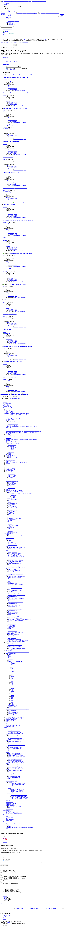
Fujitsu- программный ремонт (17, 789)
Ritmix (7, 763)
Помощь (5, 4)
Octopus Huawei (14, 448)
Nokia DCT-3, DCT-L (12, 586)
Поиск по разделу (6, 64)
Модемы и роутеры (10, 720)
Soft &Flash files (11, 704)
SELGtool (10, 466)
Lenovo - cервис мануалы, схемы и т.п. (16, 567)
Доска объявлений (10, 819)
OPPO (12, 692)
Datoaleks (5, 110)
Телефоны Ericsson (12, 638)
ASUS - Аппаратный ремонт (14, 548)
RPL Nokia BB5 (11, 416)
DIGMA (12, 672)
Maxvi (12, 690)
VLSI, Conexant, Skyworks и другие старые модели (19, 619)
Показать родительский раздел (12, 61)
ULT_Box (10, 531)
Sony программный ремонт (14, 636)
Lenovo (7, 752)
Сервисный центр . (7, 810)
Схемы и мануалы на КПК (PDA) (13, 725)
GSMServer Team (9, 442)
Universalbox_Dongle (12, 532)
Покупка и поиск (9, 817)
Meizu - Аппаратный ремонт (14, 578)
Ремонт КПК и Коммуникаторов (13, 724)
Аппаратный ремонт (12, 536)
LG (6, 568)
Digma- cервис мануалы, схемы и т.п (16, 739)
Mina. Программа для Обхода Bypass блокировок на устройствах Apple (21, 439)
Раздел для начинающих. (11, 719)
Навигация (8, 22)
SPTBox (10, 529)
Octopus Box (11, 446)
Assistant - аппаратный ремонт (17, 784)
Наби (4, 316)
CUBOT (12, 671)
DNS (12, 674)
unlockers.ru (5, 916)
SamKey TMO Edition (13, 422)
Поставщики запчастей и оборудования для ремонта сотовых (19, 827)
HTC (7, 550)
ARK (12, 668)
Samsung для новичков (13, 612)
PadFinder (10, 459)
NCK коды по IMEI (12, 417)
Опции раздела (5, 57)
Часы (9, 711)
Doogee (12, 676)
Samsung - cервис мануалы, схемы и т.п (17, 774)
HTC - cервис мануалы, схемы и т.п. (16, 556)
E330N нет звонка (8, 157)
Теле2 (12, 666)
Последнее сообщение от (24, 74)
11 (10, 192)
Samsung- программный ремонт (15, 770)
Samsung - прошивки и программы (16, 773)
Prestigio (12, 696)
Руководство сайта (12, 24)
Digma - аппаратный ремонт (14, 736)
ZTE (7, 647)
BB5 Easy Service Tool (13, 457)
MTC (12, 664)
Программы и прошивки (16, 588)
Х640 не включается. (9, 238)
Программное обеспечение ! (14, 806)
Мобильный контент (10, 828)
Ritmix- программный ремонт (14, 764)
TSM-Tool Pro (11, 482)
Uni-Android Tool (9, 470)
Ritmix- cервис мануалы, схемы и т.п (16, 768)
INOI (12, 681)
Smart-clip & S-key (12, 445)
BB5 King (13, 497)
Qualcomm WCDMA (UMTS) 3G (15, 618)
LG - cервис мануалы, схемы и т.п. (15, 574)
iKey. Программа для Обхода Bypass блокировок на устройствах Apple (21, 432)
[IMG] (4, 898)
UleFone (12, 700)
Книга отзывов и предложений (12, 812)
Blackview (13, 669)
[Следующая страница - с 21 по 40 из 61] (14, 42)
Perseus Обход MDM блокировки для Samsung (16, 436)
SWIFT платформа (12, 617)
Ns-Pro (9, 514)
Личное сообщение (12, 89)
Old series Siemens (12, 624)
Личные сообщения (7, 403)
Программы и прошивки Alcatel (15, 535)
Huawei (7, 557)
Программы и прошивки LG (14, 572)
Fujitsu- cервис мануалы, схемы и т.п (19, 792)
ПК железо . (11, 807)
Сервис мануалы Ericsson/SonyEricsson (16, 641)
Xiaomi (7, 642)
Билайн (12, 662)
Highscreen (13, 678)
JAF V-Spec (13, 495)
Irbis (12, 683)
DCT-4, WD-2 (11, 589)
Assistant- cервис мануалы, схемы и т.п (19, 786)
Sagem (7, 607)
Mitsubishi (10, 659)
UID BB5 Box (11, 513)
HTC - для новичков (12, 552)
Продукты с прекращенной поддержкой (14, 491)
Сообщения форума (12, 88)
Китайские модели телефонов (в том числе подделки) (17, 709)
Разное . (5, 821)
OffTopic (7, 825)
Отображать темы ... (5, 848)
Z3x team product (9, 471)
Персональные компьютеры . (12, 805)
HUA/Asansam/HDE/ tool (11, 455)
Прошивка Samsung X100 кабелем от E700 (15, 188)
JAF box (10, 492)
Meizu (7, 575)
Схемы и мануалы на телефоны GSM (14, 718)
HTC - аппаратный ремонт (14, 554)
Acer (7, 728)
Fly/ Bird (7, 549)
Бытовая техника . (7, 799)
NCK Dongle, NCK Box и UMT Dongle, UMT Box (17, 462)
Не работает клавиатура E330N (12, 172)
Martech (10, 521)
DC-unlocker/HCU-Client (11, 441)
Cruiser (9, 505)
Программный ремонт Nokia (14, 593)
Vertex (12, 702)
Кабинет (5, 402)
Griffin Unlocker (11, 484)
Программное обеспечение (14, 543)
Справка (61, 15)
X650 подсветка (7, 329)
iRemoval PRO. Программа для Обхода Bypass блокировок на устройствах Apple (23, 431)
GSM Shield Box (11, 488)
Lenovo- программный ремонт (15, 753)
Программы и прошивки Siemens (15, 632)
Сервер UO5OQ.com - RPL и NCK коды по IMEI (16, 414)
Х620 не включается (9, 204)
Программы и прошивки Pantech (15, 602)
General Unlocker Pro (10, 435)
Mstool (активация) (12, 503)
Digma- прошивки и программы (15, 738)
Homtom (12, 679)
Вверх (18, 398)
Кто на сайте (6, 405)
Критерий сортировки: (6, 852)
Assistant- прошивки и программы (18, 785)
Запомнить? (7, 8)
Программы (8, 811)
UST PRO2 (10, 517)
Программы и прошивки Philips (15, 605)
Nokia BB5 (10, 591)
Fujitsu (9, 788)
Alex (4, 159)
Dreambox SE (14, 499)
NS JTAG (13, 516)
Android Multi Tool (10, 419)
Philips (7, 604)
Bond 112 (5, 190)
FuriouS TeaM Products (10, 460)
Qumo (12, 697)
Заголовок (3, 74)
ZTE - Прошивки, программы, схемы (16, 648)
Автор (7, 74)
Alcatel (7, 534)
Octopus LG (13, 449)
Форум (61, 11)
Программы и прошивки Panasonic (16, 598)
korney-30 (5, 222)
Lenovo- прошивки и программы (15, 755)
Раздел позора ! (9, 820)
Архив (4, 917)
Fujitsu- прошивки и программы (18, 791)
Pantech (7, 600)
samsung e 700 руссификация (11, 125)
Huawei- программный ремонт (15, 747)
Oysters (12, 695)
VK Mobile (10, 655)
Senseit (12, 698)
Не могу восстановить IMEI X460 (12, 361)
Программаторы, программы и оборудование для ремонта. (16, 413)
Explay (12, 677)
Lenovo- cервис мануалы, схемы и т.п (16, 756)
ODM (9, 582)
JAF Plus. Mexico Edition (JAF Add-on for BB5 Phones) (22, 493)
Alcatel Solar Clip (12, 527)
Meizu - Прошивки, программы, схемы (16, 576)
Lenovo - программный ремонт (15, 564)
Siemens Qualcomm (12, 629)
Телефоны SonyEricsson (13, 634)
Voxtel (9, 656)
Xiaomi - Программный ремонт (15, 645)
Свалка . (7, 829)
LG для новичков (12, 569)
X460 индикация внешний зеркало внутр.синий (16, 299)
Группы (10, 18)
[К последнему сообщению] (19, 90)
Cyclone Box (11, 500)
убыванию (6, 860)
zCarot (6, 924)
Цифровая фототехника (11, 803)
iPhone (9, 540)
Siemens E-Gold (11, 625)
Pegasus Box (11, 452)
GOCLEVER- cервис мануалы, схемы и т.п (20, 798)
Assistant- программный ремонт (18, 783)
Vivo (12, 703)
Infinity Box (8, 456)
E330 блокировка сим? (9, 377)
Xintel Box (10, 509)
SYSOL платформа (12, 614)
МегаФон (13, 663)
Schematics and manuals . (13, 706)
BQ (11, 670)
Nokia (7, 585)
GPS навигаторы (9, 809)
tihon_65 (5, 364)
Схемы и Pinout (11, 716)
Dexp (12, 675)
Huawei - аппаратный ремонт (14, 748)
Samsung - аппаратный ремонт (15, 771)
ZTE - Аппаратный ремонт (14, 649)
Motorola (7, 579)
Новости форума (9, 412)
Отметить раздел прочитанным (12, 60)
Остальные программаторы (12, 481)
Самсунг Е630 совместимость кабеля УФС (15, 108)
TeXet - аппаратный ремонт (14, 777)
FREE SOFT (8, 489)
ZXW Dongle (8, 479)
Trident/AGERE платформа (14, 616)
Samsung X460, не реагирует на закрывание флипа (17, 346)
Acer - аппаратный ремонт (14, 731)
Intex (12, 682)
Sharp (9, 657)
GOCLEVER (11, 793)
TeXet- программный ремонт (14, 776)
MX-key (10, 502)
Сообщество (8, 17)
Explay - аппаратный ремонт (14, 742)
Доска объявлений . (7, 814)
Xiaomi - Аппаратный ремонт (14, 646)
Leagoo (12, 688)
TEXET (12, 699)
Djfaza (4, 332)
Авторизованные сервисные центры (14, 813)
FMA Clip (10, 524)
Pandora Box (11, 472)
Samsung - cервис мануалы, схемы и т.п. (17, 621)
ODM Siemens (11, 628)
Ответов (11, 74)
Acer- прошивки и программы (15, 732)
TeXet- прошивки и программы (15, 778)
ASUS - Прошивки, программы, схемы (16, 547)
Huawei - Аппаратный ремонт (14, 561)
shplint (4, 127)
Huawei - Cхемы (11, 559)
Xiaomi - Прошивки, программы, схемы (17, 643)
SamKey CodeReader (12, 421)
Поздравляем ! (9, 824)
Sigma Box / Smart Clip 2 (13, 443)
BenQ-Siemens (11, 627)
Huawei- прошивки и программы (15, 749)
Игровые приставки (10, 726)
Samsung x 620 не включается (17, 284)
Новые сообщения (62, 13)
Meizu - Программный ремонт (14, 577)
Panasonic (8, 597)
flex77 (4, 286)
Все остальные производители (15, 661)
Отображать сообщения (21, 68)
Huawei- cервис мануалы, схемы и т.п (16, 750)
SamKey (7, 420)
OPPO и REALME (10, 538)
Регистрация (6, 3)
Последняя (20, 42)
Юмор (9, 826)
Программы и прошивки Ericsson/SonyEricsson (18, 640)
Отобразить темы (11, 68)
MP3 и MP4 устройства (11, 800)
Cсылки (7, 818)
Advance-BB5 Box (12, 506)
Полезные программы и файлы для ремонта (15, 717)
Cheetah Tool (8, 427)
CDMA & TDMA (9, 650)
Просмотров (16, 74)
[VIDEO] (5, 899)
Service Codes (11, 707)
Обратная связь (6, 915)
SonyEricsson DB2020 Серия (14, 639)
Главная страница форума (8, 407)
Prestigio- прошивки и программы (15, 761)
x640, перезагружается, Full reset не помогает (15, 77)
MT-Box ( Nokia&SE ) (13, 511)
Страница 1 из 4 (4, 42)
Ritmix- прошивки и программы (15, 767)
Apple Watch (11, 542)
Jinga (12, 685)
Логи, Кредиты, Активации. (14, 418)
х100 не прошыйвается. (9, 314)
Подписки (5, 404)
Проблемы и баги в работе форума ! (13, 823)
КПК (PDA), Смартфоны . (9, 721)
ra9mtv (4, 379)
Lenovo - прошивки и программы (15, 566)
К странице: (6, 44)
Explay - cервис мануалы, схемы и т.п (16, 745)
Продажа (8, 816)
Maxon (9, 654)
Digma (7, 734)
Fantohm (5, 207)
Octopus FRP (13, 447)
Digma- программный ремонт (14, 735)
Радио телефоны (9, 802)
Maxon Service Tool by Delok (14, 518)
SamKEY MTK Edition (13, 425)
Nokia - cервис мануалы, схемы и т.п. (16, 595)
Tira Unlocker (8, 434)
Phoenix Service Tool (12, 483)
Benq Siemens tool (12, 475)
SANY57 (5, 302)
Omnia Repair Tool (12, 519)
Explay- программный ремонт (14, 741)
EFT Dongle (8, 454)
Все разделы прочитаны (13, 21)
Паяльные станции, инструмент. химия (14, 490)
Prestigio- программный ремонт (15, 759)
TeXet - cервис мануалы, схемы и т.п (16, 779)
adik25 (4, 79)
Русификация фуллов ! (13, 713)
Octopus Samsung (14, 450)
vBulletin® (8, 922)
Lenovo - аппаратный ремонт (14, 563)
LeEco (12, 689)
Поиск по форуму (7, 406)
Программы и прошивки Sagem (15, 609)
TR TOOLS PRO (9, 467)
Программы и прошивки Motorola (15, 584)
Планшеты (5, 727)
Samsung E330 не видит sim (11, 141)
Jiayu (12, 684)
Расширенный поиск (7, 29)
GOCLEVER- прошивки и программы (19, 797)
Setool (7, 464)
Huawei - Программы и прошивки (15, 560)
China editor (10, 477)
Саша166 (5, 348)
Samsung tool (11, 478)
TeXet (7, 775)
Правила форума (4, 902)
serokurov (5, 271)
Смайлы (5, 897)
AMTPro (10, 485)
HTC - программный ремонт (14, 553)
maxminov (5, 240)
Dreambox (10, 498)
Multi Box (10, 522)
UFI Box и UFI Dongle (10, 468)
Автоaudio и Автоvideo (11, 804)
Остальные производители (11, 781)
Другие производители (11, 653)
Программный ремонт (13, 712)
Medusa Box (10, 453)
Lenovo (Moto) (9, 562)
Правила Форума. (9, 411)
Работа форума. (6, 410)
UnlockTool (8, 433)
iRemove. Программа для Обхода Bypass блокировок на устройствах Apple (22, 426)
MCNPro (10, 520)
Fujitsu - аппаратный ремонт (17, 790)
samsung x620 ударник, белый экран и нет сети (16, 268)
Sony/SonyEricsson (10, 633)
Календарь (62, 16)
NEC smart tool (11, 474)
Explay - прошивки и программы (15, 743)
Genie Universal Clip (12, 507)
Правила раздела (12, 710)
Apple (7, 539)
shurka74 (5, 255)
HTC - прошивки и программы (15, 555)
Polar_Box (10, 528)
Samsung (5, 34)
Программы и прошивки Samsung (15, 620)
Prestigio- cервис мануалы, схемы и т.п (16, 762)
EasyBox (7, 428)
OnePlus (12, 691)
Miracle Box (8, 461)
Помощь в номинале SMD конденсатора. (20, 253)
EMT (7, 429)
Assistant (10, 782)
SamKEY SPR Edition (13, 424)
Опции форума (9, 19)
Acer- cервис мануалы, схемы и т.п (16, 733)
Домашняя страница (12, 234)
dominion (5, 144)
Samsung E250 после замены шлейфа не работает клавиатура (20, 92)
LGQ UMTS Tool (12, 476)
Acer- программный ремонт (14, 729)
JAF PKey (13, 496)
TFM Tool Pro (11, 486)
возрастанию (7, 859)
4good (12, 667)
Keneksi (12, 686)
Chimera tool (8, 440)
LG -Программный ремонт (14, 570)
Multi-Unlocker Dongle (13, 525)
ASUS (7, 546)
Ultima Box (10, 512)
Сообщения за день (12, 23)
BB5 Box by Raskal (12, 510)
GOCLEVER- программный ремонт (19, 795)
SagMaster (10, 526)
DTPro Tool (8, 438)
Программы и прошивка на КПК (13, 722)
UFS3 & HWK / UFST (10, 469)
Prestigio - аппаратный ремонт (14, 760)
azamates (5, 95)
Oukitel (12, 693)
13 (10, 81)
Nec (9, 660)
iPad (9, 541)
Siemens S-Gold (11, 626)
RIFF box (8, 463)
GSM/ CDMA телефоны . (8, 533)
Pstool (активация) (12, 504)
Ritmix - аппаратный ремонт (14, 766)
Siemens (7, 622)
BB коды (5, 896)
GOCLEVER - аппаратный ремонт (18, 796)
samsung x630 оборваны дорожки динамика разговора (18, 220)
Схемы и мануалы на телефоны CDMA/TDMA (18, 652)
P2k (9, 581)
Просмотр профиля (12, 86)
